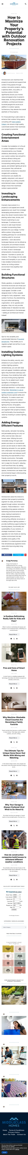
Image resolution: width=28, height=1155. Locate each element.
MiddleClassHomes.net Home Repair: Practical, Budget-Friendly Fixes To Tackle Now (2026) (13, 1069)
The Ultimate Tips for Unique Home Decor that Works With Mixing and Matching (14, 754)
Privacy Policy (14, 1132)
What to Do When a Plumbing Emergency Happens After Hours (13, 1038)
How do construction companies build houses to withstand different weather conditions (14, 858)
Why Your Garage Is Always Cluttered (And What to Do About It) (14, 807)
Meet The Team (9, 1134)
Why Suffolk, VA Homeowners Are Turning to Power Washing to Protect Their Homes (14, 1007)
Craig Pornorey (10, 73)
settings (17, 1149)
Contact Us (21, 1134)
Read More (13, 634)
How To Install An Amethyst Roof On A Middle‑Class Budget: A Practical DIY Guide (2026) (14, 1100)
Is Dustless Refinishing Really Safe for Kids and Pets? (14, 618)
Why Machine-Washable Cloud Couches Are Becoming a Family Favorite (14, 721)
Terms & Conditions (16, 1130)
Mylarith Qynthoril (10, 1014)
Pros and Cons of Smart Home (14, 669)
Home (5, 1130)
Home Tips (14, 13)
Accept (4, 1152)
